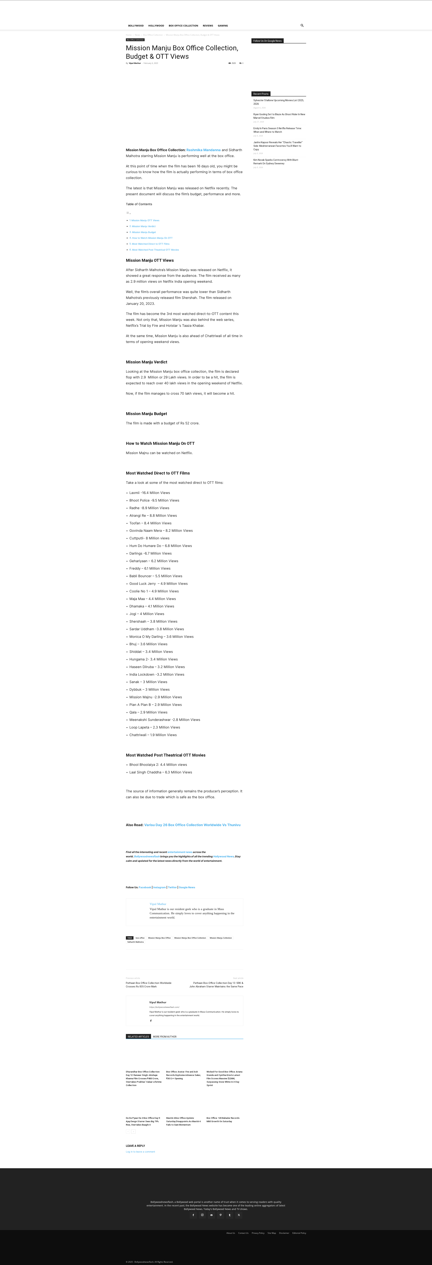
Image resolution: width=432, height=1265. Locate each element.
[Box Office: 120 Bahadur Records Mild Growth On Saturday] (225, 1102)
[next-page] (133, 1131)
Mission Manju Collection (221, 938)
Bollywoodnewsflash (147, 856)
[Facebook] (129, 70)
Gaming (223, 25)
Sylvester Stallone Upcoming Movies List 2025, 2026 (278, 102)
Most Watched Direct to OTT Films (150, 243)
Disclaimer (284, 1233)
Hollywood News (223, 856)
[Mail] (211, 1215)
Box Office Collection (183, 25)
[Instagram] (202, 1215)
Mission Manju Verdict (144, 226)
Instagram (159, 887)
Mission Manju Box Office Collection (190, 938)
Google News (187, 887)
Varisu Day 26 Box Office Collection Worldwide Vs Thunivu (192, 825)
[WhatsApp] (152, 70)
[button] (302, 26)
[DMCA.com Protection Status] (198, 1261)
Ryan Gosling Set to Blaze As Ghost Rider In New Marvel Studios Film (279, 116)
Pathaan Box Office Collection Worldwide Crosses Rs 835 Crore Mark (148, 984)
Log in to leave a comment (140, 1151)
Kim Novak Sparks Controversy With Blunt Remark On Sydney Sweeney (275, 162)
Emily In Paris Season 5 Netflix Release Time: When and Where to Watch (277, 130)
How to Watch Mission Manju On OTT (152, 238)
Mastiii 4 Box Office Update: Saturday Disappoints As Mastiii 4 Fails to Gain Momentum (183, 1121)
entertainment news (180, 852)
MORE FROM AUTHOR (165, 1036)
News (137, 34)
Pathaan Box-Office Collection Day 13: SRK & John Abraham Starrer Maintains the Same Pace (216, 984)
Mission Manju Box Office (159, 938)
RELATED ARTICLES (138, 1036)
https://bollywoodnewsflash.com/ (164, 1007)
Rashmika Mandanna (203, 150)
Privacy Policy (258, 1233)
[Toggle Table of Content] (128, 213)
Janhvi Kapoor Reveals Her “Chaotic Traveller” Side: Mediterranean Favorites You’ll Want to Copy (278, 146)
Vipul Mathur (135, 63)
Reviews (208, 25)
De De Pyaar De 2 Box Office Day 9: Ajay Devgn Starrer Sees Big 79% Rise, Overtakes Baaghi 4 (143, 1121)
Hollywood (156, 25)
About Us (230, 1233)
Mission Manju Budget (144, 232)
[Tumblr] (229, 1215)
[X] (137, 70)
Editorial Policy (299, 1233)
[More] (160, 70)
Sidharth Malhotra (135, 942)
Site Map (272, 1233)
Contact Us (243, 1233)
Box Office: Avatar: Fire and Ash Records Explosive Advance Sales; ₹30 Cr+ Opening (183, 1075)
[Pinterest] (144, 70)
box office (140, 938)
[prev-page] (128, 1131)
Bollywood (136, 25)
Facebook (145, 887)
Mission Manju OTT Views (145, 220)
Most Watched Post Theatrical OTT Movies (155, 249)
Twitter (172, 887)
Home (129, 34)
